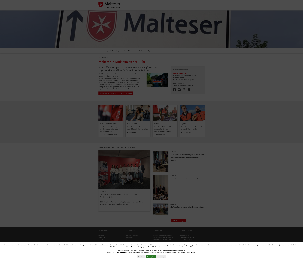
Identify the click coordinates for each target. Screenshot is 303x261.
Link (197, 247)
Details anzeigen (161, 257)
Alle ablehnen (142, 257)
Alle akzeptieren (151, 257)
